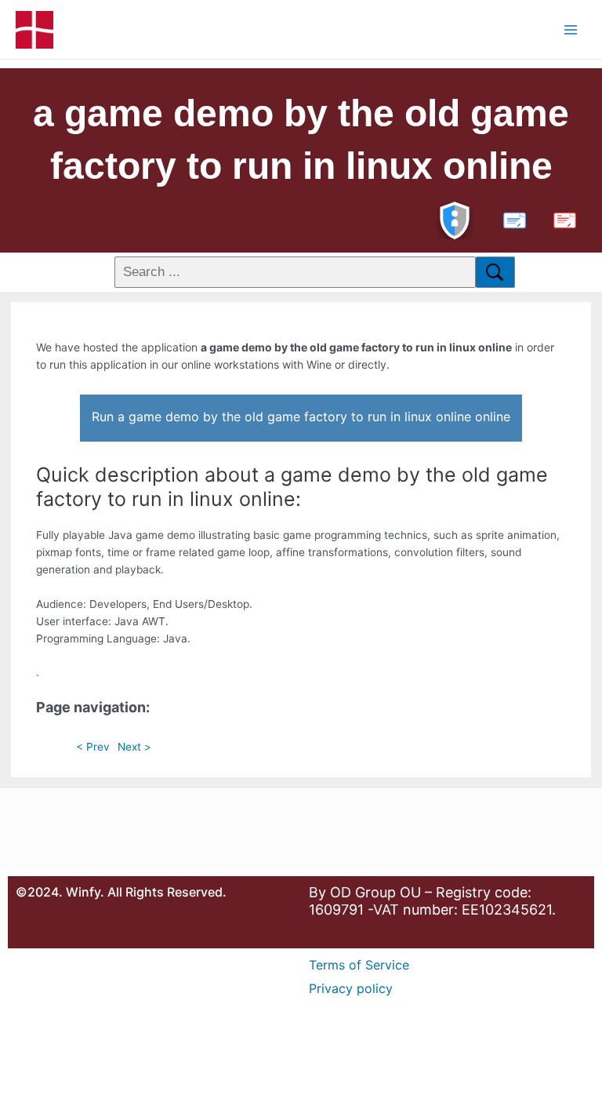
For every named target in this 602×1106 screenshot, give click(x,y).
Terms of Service (359, 965)
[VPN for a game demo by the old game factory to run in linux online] (454, 218)
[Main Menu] (571, 29)
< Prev (93, 746)
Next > (134, 746)
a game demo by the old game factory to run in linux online (301, 140)
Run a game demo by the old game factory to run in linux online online (301, 416)
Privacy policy (351, 988)
